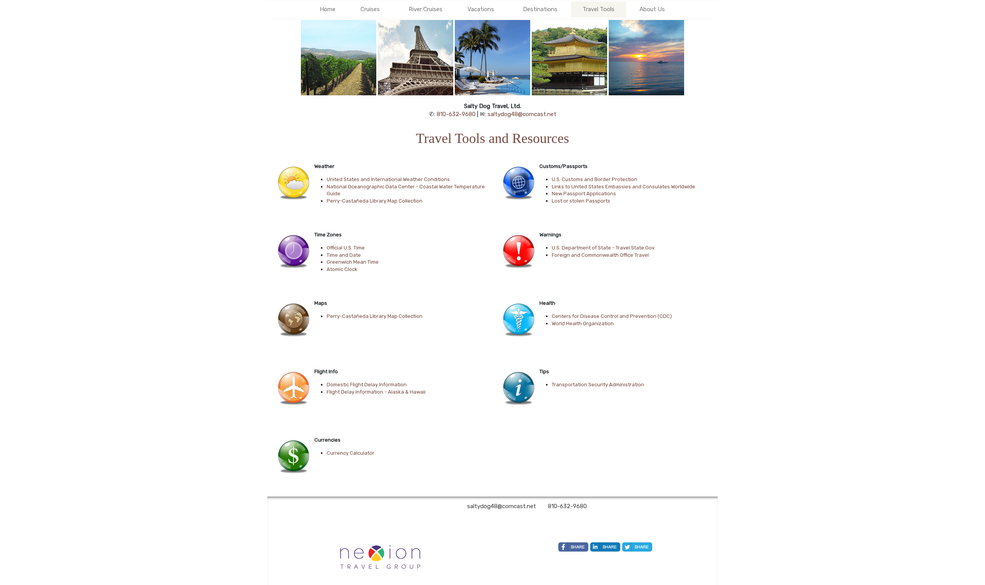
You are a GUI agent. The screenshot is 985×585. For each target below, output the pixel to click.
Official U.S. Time (346, 248)
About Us (652, 9)
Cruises (370, 9)
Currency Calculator (350, 453)
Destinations (540, 9)
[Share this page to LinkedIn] (605, 547)
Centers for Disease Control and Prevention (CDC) (612, 316)
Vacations (480, 9)
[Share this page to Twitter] (637, 547)
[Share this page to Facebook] (573, 547)
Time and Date (344, 255)
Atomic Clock (342, 269)
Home (328, 9)
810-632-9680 (456, 114)
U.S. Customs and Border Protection (594, 179)
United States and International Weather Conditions (388, 179)
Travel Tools (598, 9)
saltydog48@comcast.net (521, 114)
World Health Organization (583, 323)
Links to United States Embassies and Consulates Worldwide (623, 186)
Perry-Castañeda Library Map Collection (374, 201)
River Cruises (425, 9)
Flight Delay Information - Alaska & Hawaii (376, 392)
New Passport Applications (584, 193)
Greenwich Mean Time (353, 262)
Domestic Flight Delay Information (367, 384)
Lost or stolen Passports (581, 201)
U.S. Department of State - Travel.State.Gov (603, 248)
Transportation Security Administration (598, 384)
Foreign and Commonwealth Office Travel (600, 255)
